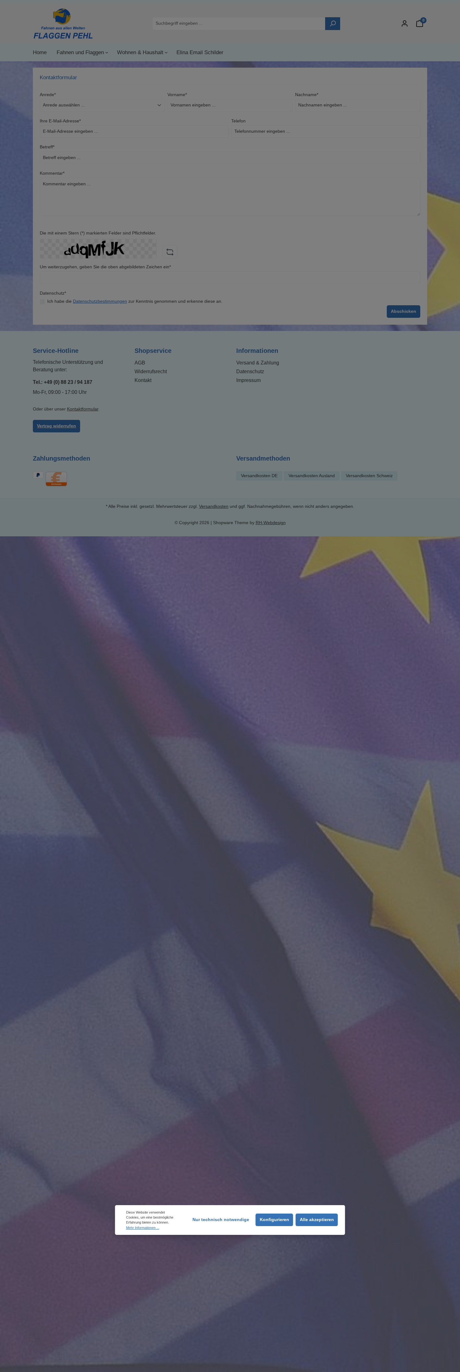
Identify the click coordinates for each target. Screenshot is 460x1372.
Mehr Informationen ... (142, 1228)
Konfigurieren (274, 1219)
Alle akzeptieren (317, 1219)
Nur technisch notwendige (220, 1219)
